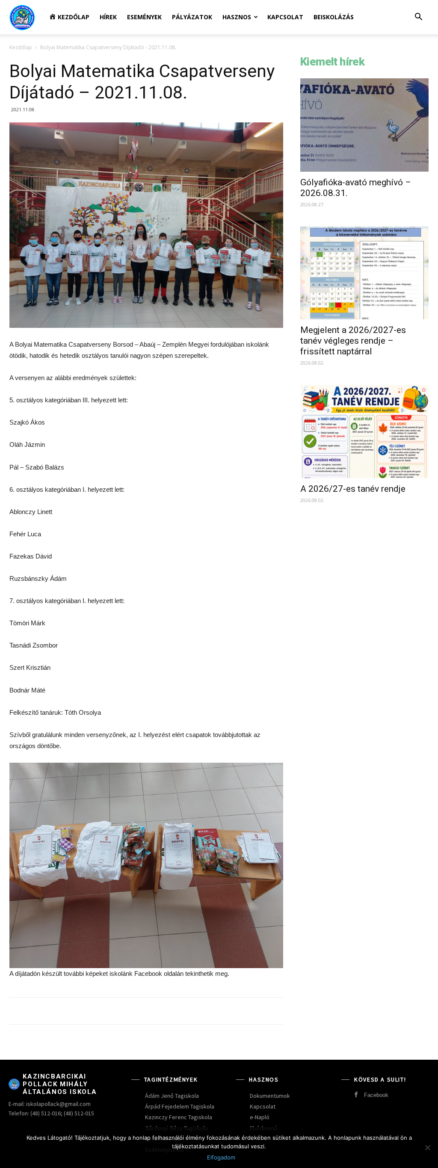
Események (144, 17)
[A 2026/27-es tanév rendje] (364, 431)
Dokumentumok (270, 1096)
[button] (418, 18)
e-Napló (259, 1117)
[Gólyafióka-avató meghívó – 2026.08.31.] (364, 125)
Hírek (108, 17)
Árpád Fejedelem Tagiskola (179, 1106)
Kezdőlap (20, 47)
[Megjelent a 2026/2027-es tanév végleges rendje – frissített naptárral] (364, 273)
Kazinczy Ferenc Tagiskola (178, 1117)
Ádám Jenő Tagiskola (172, 1096)
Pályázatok (192, 17)
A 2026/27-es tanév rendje (352, 489)
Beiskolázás (334, 17)
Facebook (376, 1095)
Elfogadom (221, 1157)
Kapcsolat (285, 17)
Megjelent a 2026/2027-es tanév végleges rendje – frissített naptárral (353, 341)
